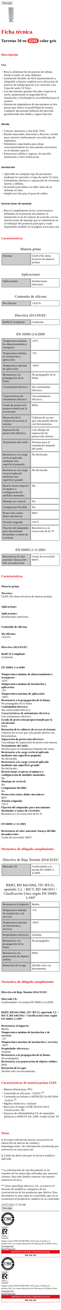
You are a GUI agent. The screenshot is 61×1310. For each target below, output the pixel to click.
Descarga (7, 3)
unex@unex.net (8, 1248)
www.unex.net (7, 1246)
